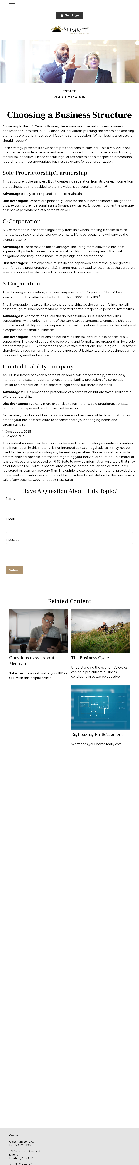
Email (10, 519)
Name (10, 498)
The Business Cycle (90, 658)
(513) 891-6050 (26, 1141)
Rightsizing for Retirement (97, 734)
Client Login (72, 15)
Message (12, 540)
